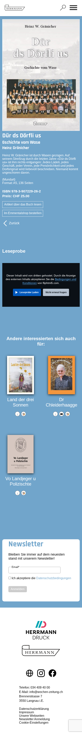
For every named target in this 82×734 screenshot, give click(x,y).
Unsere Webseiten (31, 715)
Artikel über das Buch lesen (22, 204)
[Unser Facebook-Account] (52, 673)
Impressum (26, 712)
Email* (15, 566)
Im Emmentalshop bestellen (23, 213)
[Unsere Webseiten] (29, 673)
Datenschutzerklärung (34, 708)
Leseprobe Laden (29, 292)
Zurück (14, 223)
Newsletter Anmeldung (34, 719)
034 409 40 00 (40, 687)
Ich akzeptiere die (41, 578)
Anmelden (18, 589)
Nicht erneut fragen (56, 292)
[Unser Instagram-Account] (41, 673)
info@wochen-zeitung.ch (46, 692)
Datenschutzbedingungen (53, 578)
